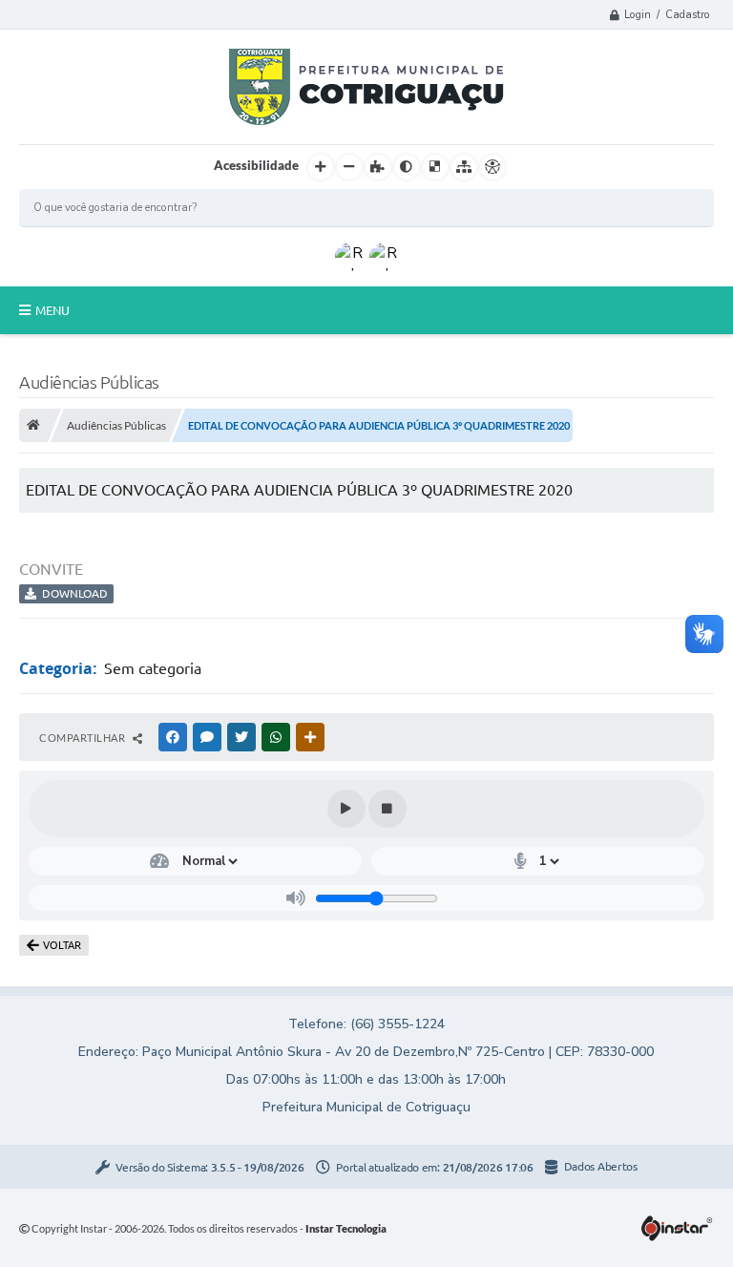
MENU (52, 310)
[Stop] (387, 809)
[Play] (346, 809)
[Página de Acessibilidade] (492, 167)
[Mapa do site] (463, 167)
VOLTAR (62, 945)
